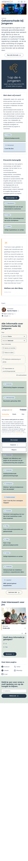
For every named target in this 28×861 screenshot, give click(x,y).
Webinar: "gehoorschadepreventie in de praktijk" (13, 488)
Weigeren (14, 449)
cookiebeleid (18, 432)
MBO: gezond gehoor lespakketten (9, 584)
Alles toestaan (14, 439)
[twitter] (17, 667)
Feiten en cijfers (9, 352)
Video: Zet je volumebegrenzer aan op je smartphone (14, 219)
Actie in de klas (10, 198)
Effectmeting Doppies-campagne (13, 387)
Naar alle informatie (13, 55)
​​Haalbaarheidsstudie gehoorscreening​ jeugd (10, 474)
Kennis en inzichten (10, 348)
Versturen (9, 654)
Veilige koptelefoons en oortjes (14, 230)
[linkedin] (5, 670)
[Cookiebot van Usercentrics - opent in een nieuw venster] (20, 410)
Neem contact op (9, 314)
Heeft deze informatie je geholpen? (13, 638)
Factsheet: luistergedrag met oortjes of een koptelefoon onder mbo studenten (13, 516)
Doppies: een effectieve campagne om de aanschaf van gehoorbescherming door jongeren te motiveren (13, 461)
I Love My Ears (9, 148)
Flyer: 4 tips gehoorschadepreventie (10, 544)
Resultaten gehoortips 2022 (12, 401)
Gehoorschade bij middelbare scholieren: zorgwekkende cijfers (13, 571)
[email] (4, 674)
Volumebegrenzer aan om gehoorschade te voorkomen (13, 208)
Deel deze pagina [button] (8, 662)
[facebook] (5, 667)
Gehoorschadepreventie (11, 138)
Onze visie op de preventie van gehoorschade (13, 530)
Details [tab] (14, 414)
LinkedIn (6, 316)
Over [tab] (23, 414)
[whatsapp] (18, 670)
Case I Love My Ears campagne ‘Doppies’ (13, 501)
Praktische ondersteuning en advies (12, 360)
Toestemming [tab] (5, 414)
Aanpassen (13, 444)
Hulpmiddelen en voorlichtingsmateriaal (9, 370)
